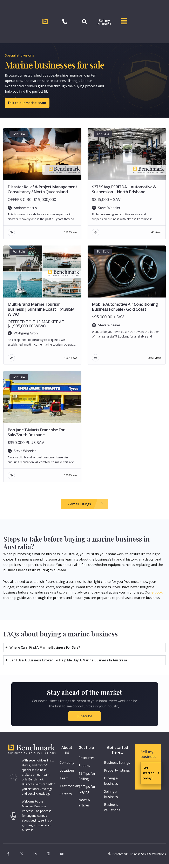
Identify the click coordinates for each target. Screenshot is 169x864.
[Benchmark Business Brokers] (31, 749)
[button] (84, 716)
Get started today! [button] (148, 773)
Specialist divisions (19, 55)
